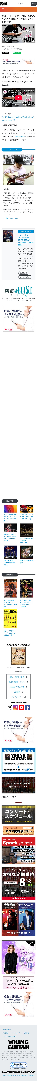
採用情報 (26, 1033)
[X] (9, 707)
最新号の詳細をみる (17, 677)
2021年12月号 (20, 136)
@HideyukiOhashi (12, 218)
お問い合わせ (7, 1029)
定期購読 (17, 692)
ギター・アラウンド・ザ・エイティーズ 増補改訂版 (10, 633)
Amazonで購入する (17, 687)
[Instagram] (15, 707)
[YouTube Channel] (21, 707)
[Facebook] (27, 707)
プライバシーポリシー (9, 1036)
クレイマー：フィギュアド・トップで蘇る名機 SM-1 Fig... (26, 517)
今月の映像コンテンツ (17, 682)
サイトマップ (16, 1033)
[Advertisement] (18, 416)
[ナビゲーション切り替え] (3, 9)
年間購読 (5, 1033)
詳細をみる (23, 273)
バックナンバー (17, 697)
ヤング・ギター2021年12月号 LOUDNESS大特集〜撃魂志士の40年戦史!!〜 (26, 240)
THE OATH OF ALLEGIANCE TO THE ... (9, 563)
